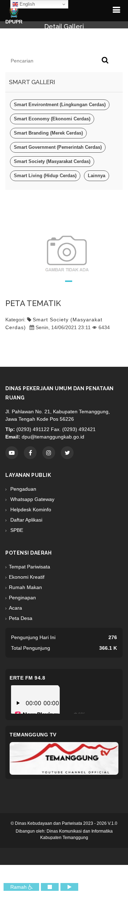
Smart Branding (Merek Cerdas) (48, 133)
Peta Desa (20, 618)
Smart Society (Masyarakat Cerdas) (52, 161)
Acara (15, 608)
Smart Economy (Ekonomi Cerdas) (52, 118)
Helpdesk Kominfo (30, 509)
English (26, 4)
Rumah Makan (25, 587)
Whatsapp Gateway (31, 499)
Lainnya (96, 175)
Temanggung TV (33, 734)
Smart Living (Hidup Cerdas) (45, 175)
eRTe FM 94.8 (27, 678)
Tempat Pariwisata (29, 567)
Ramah (19, 887)
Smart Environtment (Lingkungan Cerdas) (60, 104)
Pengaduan (22, 489)
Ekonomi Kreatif (26, 577)
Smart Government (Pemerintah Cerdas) (58, 147)
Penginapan (22, 597)
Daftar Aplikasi (25, 520)
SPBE (16, 530)
